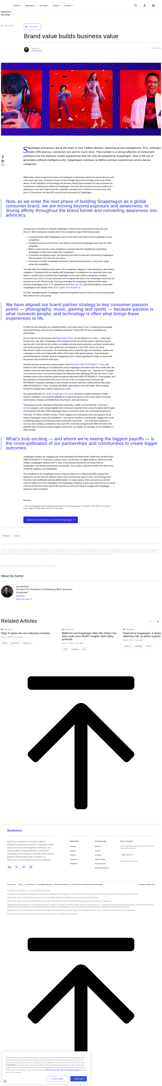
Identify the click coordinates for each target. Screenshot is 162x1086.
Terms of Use (11, 884)
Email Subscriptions (102, 868)
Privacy (20, 884)
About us (98, 846)
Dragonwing (27, 643)
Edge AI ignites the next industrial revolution (25, 633)
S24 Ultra (78, 284)
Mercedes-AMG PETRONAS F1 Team (87, 364)
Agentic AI (127, 646)
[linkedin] (2, 161)
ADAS (65, 649)
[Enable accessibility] (5, 1081)
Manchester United (64, 338)
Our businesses (100, 864)
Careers (98, 851)
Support (72, 851)
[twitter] (2, 165)
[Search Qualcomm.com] (135, 5)
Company (16, 536)
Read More (20, 596)
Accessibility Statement (45, 884)
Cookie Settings (57, 1079)
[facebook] (2, 157)
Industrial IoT (15, 643)
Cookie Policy (30, 884)
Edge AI (4, 643)
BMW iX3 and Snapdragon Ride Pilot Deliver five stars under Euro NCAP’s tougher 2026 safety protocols (89, 636)
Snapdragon (6, 536)
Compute (148, 646)
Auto (84, 649)
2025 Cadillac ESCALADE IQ (66, 287)
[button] (87, 884)
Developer (73, 864)
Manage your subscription (129, 861)
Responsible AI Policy (62, 884)
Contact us (73, 859)
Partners (73, 855)
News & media (100, 859)
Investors (98, 855)
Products (73, 846)
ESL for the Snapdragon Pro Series (58, 394)
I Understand (78, 1079)
